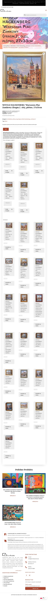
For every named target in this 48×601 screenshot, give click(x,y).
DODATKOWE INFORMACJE (10, 572)
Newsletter (29, 579)
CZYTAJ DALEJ (18, 570)
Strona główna (6, 45)
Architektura (9, 119)
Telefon (29, 566)
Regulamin (6, 577)
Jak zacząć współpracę (8, 581)
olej (17, 119)
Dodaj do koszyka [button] (9, 171)
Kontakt (5, 585)
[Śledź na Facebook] (26, 575)
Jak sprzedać (6, 582)
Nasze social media (30, 572)
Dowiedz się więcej (8, 248)
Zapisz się (35, 588)
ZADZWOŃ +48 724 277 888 (7, 7)
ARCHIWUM (13, 45)
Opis (6, 129)
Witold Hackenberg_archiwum (23, 45)
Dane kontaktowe (31, 554)
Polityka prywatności (8, 576)
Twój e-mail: (28, 584)
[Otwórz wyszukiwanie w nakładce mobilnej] (34, 15)
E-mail (29, 557)
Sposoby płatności (7, 584)
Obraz (14, 119)
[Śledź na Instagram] (29, 575)
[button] (43, 53)
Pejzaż (19, 119)
